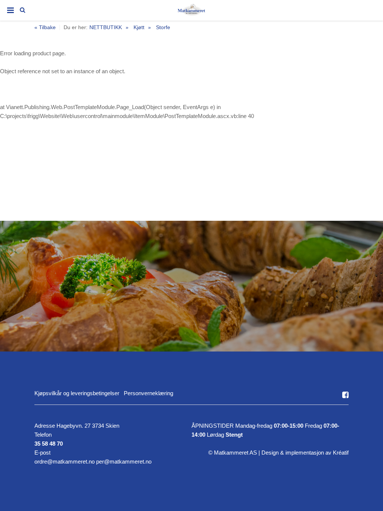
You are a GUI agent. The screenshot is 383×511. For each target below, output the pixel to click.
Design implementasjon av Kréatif (305, 452)
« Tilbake (45, 27)
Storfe (163, 27)
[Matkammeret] (191, 11)
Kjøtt (139, 27)
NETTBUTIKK (105, 27)
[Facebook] (345, 395)
